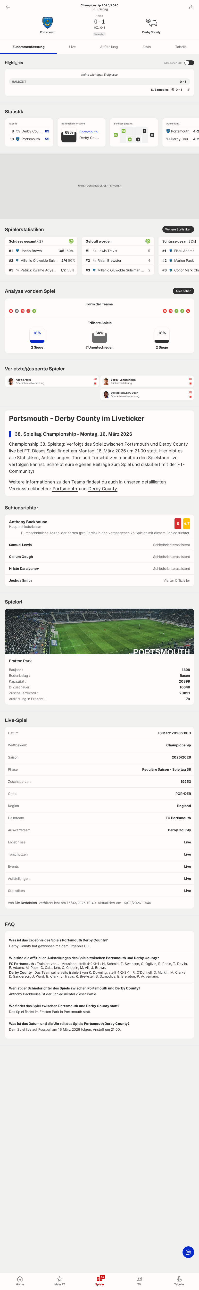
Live (72, 47)
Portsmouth (65, 488)
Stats (146, 47)
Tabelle (181, 47)
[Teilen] (191, 7)
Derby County (102, 488)
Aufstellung (109, 47)
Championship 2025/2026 (99, 5)
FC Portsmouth (178, 818)
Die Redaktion (26, 903)
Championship (178, 745)
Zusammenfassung (28, 47)
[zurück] (8, 7)
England (184, 806)
